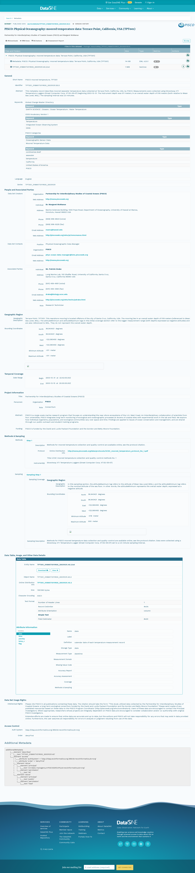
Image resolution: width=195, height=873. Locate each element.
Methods (19, 440)
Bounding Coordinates (14, 329)
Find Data (48, 849)
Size (32, 590)
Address (40, 210)
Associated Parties (15, 269)
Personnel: (18, 402)
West (41, 345)
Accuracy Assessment (63, 676)
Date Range (18, 378)
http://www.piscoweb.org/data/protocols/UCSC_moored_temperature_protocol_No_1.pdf (108, 451)
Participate (64, 826)
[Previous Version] (73, 24)
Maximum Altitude (36, 356)
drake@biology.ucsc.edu (56, 294)
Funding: (19, 429)
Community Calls (67, 842)
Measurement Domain (63, 659)
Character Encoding (26, 596)
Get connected (124, 867)
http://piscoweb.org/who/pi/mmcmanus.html (66, 235)
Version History (82, 24)
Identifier (19, 85)
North (41, 329)
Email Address (37, 230)
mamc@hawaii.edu (54, 230)
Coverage (68, 682)
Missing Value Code (64, 665)
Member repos (65, 830)
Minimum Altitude (36, 351)
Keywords (19, 102)
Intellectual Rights (15, 704)
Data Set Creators (15, 194)
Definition (68, 642)
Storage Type (66, 648)
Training (81, 830)
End (41, 384)
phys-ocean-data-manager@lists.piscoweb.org (67, 255)
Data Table (21, 559)
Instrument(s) (39, 463)
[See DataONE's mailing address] (148, 844)
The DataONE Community (65, 838)
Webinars (82, 833)
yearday (22, 639)
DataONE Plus (46, 832)
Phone (40, 219)
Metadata (17, 18)
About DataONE (105, 826)
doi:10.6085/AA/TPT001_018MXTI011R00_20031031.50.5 (48, 24)
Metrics (101, 830)
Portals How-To (85, 837)
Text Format (29, 601)
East (41, 340)
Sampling (19, 474)
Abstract (19, 91)
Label (69, 637)
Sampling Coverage (37, 479)
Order (20, 735)
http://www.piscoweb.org (57, 199)
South (41, 334)
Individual (39, 205)
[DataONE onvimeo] (127, 844)
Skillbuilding (83, 826)
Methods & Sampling (63, 688)
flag (20, 644)
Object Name (29, 577)
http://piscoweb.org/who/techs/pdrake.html (65, 300)
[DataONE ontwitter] (120, 844)
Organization (38, 194)
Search (9, 18)
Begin (41, 378)
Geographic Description (18, 319)
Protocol (41, 451)
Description (40, 445)
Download (42, 570)
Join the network (67, 833)
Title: (20, 396)
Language (19, 179)
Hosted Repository (45, 836)
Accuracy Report (65, 671)
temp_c (22, 641)
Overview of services (45, 827)
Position (40, 244)
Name (69, 631)
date (20, 634)
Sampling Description (36, 541)
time (20, 636)
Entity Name (29, 565)
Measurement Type (64, 654)
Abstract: (19, 415)
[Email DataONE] (134, 844)
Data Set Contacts (15, 244)
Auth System (17, 730)
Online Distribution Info (57, 452)
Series (20, 185)
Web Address (38, 200)
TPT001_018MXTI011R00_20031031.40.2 (54, 583)
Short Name (18, 80)
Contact (101, 833)
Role (41, 306)
